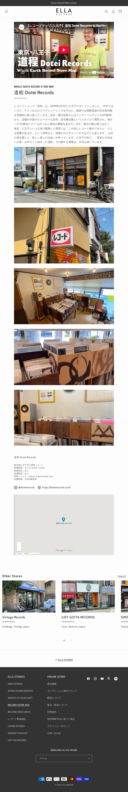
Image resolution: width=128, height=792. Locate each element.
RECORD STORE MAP (19, 704)
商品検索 (51, 683)
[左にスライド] (57, 640)
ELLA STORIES (65, 659)
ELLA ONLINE (67, 785)
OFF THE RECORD (17, 740)
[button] (6, 11)
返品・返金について (57, 704)
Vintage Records (13, 617)
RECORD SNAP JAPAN (19, 712)
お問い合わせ (54, 733)
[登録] (88, 758)
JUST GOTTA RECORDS (78, 617)
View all (122, 576)
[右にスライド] (70, 640)
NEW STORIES (15, 683)
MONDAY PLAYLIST (18, 733)
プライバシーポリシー (58, 726)
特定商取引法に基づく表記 (61, 719)
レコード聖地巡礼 (17, 719)
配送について (54, 697)
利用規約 (51, 712)
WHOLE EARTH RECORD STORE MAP (34, 86)
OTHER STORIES (16, 726)
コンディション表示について (62, 690)
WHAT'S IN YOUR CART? (20, 697)
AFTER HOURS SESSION (20, 690)
